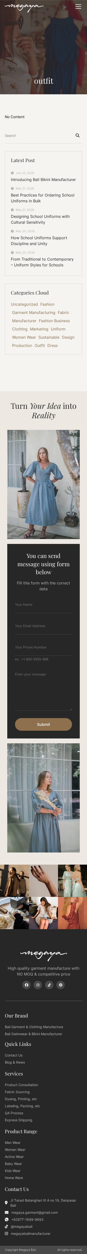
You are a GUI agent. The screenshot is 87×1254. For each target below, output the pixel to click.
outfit (43, 80)
